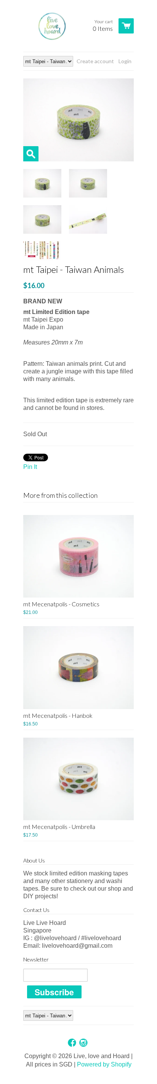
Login (125, 61)
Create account (95, 61)
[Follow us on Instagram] (84, 1043)
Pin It (30, 467)
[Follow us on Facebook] (73, 1043)
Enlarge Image (30, 153)
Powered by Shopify (104, 1064)
